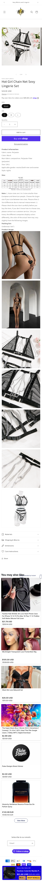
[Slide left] (16, 74)
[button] (4, 12)
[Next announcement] (37, 2)
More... (22, 878)
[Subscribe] (32, 843)
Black (6, 106)
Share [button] (6, 558)
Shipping (4, 94)
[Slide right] (26, 74)
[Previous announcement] (4, 2)
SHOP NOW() (33, 878)
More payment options (21, 144)
